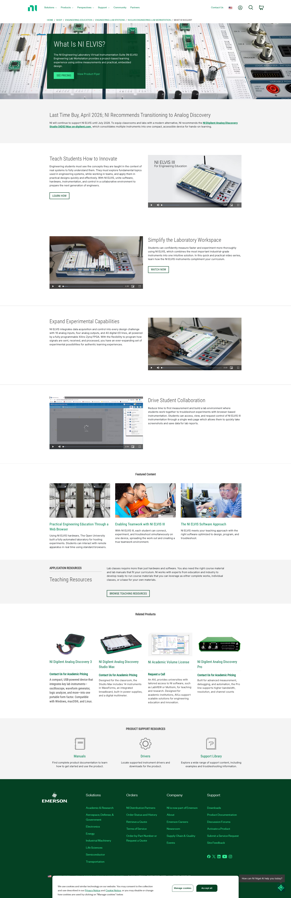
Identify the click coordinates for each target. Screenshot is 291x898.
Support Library (211, 756)
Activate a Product (218, 828)
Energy (90, 833)
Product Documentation (222, 814)
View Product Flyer (88, 74)
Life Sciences (94, 847)
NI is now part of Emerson (182, 807)
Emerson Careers (177, 821)
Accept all (206, 888)
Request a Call (156, 674)
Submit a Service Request (223, 835)
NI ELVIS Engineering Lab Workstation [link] (149, 19)
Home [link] (50, 19)
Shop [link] (59, 19)
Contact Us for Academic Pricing (69, 674)
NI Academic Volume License (168, 662)
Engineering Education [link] (78, 19)
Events (171, 842)
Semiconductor (95, 854)
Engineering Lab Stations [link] (110, 19)
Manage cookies (182, 888)
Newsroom (173, 828)
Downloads (214, 807)
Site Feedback (216, 842)
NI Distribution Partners (140, 807)
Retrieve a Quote (136, 821)
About (170, 814)
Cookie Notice (113, 890)
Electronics (93, 826)
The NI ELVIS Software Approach (203, 524)
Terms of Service (136, 828)
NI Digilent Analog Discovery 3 (71, 662)
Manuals (80, 756)
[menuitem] (50, 8)
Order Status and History (141, 814)
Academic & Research (100, 807)
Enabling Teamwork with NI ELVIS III (140, 524)
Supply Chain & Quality (181, 835)
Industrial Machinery (98, 840)
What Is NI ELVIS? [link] (183, 19)
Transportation (95, 861)
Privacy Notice (92, 890)
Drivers (145, 756)
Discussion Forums (218, 821)
